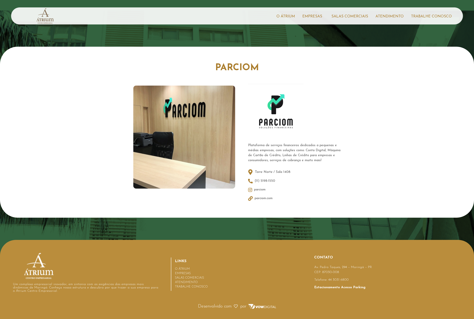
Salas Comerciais (349, 16)
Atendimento (389, 16)
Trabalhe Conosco (431, 16)
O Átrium (285, 16)
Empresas (312, 16)
